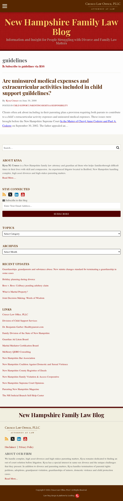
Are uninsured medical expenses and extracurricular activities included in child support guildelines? (52, 86)
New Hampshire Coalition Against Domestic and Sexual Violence (35, 364)
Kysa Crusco (12, 100)
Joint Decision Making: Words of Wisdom (23, 297)
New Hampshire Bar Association (18, 357)
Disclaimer (10, 447)
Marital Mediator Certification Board (20, 345)
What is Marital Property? (15, 291)
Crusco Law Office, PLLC (15, 314)
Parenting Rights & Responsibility (49, 105)
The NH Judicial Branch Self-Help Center (23, 395)
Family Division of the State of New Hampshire (26, 333)
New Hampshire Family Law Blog (61, 26)
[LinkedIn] (16, 194)
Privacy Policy (26, 447)
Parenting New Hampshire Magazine (20, 389)
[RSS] (4, 194)
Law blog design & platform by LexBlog (59, 495)
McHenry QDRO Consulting (16, 351)
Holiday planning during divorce (18, 279)
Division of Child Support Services (19, 320)
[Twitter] (10, 194)
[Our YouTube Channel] (23, 194)
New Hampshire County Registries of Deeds (24, 370)
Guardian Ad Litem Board (15, 339)
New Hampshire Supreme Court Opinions (23, 382)
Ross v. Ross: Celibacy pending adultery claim (25, 285)
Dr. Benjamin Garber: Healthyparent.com (23, 326)
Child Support (21, 105)
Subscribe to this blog (16, 200)
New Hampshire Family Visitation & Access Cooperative (30, 376)
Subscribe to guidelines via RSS (25, 66)
